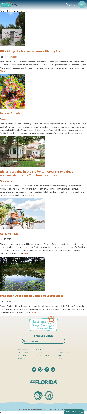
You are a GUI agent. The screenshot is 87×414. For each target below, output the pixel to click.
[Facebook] (34, 371)
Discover (21, 358)
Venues (39, 352)
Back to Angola (10, 113)
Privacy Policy (63, 352)
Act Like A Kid (9, 233)
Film (59, 355)
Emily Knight (7, 181)
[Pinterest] (40, 371)
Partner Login (43, 336)
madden (16, 57)
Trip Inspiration (43, 355)
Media (59, 358)
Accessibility (23, 349)
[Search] (43, 341)
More (2, 71)
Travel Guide (23, 352)
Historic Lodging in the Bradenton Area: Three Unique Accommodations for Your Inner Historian (36, 173)
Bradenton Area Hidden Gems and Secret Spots (31, 295)
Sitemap (60, 349)
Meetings (22, 355)
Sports (39, 349)
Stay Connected (73, 411)
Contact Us (41, 358)
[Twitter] (46, 371)
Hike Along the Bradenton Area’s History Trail (31, 51)
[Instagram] (53, 371)
